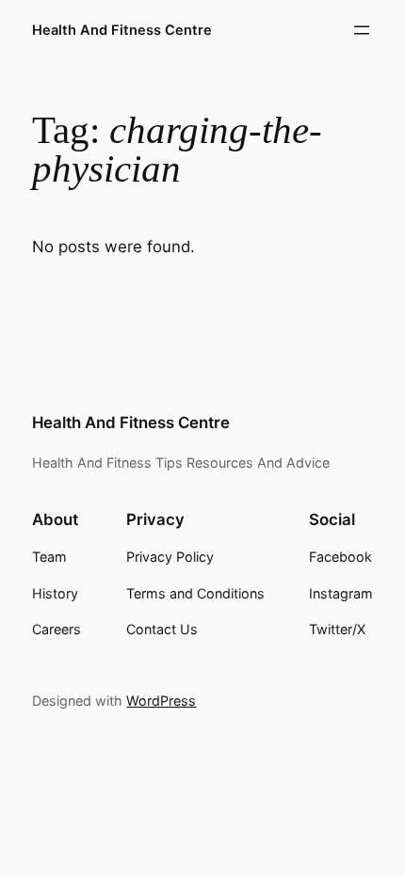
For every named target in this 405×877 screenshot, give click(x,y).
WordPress (161, 701)
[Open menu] (361, 30)
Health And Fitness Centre (122, 30)
